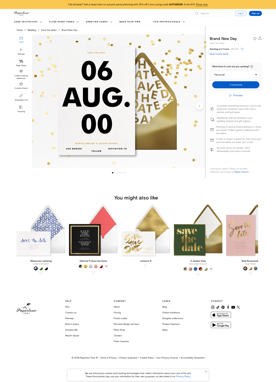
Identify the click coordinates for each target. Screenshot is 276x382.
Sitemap (69, 318)
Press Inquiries (121, 341)
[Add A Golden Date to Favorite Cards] (198, 274)
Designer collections (172, 318)
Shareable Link (21, 100)
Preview (21, 54)
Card (21, 42)
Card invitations (26, 22)
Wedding (31, 30)
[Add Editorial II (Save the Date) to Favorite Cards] (93, 272)
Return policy (72, 324)
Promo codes (120, 318)
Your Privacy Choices (167, 357)
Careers (118, 335)
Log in (241, 13)
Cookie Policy (147, 357)
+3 (211, 268)
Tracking (21, 111)
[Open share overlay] (260, 38)
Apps (165, 330)
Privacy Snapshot (128, 357)
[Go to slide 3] (115, 172)
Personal (219, 74)
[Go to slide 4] (117, 172)
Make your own (130, 22)
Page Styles (21, 65)
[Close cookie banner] (206, 371)
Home (20, 30)
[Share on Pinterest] (223, 307)
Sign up (255, 13)
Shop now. (202, 4)
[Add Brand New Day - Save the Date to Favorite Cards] (255, 39)
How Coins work (219, 54)
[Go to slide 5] (120, 172)
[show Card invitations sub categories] (41, 22)
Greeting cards (97, 22)
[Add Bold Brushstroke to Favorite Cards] (250, 273)
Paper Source (241, 172)
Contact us (71, 312)
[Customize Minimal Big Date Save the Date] (119, 101)
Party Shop (119, 330)
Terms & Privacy (108, 357)
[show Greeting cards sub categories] (111, 22)
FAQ (67, 307)
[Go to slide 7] (125, 172)
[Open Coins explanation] (242, 49)
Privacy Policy (183, 376)
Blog (164, 307)
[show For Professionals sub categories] (184, 22)
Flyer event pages (61, 22)
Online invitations (171, 312)
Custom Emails (21, 88)
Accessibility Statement (193, 357)
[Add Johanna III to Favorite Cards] (146, 266)
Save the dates (49, 30)
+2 (106, 266)
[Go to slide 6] (122, 172)
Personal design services (126, 324)
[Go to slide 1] (112, 172)
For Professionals (167, 22)
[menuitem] (28, 22)
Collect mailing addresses (21, 77)
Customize (236, 84)
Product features (171, 324)
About (117, 307)
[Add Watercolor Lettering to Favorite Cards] (41, 273)
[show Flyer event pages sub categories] (78, 22)
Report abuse (72, 335)
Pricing (117, 312)
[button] (251, 66)
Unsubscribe (71, 330)
